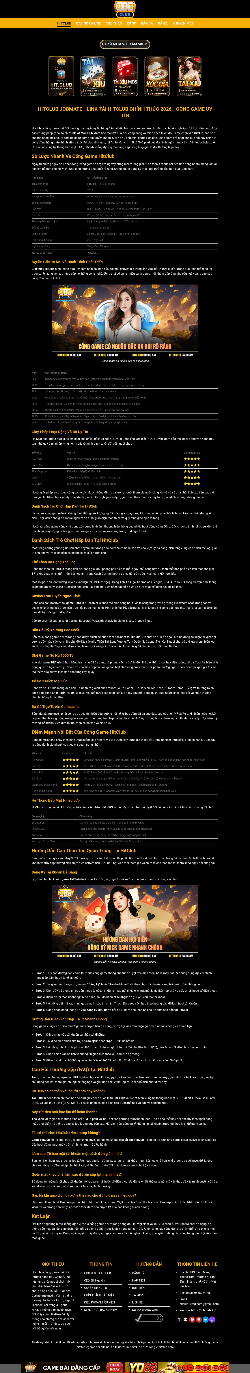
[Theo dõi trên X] (179, 1319)
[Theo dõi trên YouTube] (199, 1319)
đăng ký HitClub (97, 1010)
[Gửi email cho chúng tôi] (186, 1319)
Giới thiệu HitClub (43, 269)
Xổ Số (131, 23)
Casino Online (88, 23)
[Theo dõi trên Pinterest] (192, 1319)
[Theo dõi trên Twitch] (212, 1319)
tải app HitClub (134, 1140)
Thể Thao (114, 23)
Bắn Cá (147, 23)
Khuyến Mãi (183, 23)
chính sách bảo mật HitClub (98, 807)
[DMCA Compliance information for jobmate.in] (149, 1318)
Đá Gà (163, 23)
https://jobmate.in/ (203, 1310)
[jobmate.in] (125, 9)
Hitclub (64, 23)
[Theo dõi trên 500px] (206, 1319)
